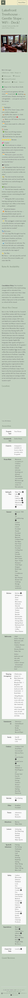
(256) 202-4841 (20, 990)
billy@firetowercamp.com (14, 991)
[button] (3, 43)
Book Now (22, 2)
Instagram (15, 994)
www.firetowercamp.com (10, 993)
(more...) (21, 82)
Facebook (23, 993)
